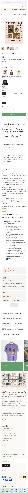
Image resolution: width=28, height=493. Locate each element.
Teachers (8, 258)
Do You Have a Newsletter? (11, 334)
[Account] (22, 5)
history (15, 413)
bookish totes (19, 405)
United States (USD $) (9, 486)
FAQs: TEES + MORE (7, 428)
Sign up (6, 465)
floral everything (8, 415)
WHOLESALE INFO (7, 438)
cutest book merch (19, 178)
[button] (14, 119)
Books (12, 256)
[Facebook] (2, 420)
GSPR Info (9, 260)
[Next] (25, 2)
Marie (4, 277)
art (18, 413)
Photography (9, 200)
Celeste (5, 292)
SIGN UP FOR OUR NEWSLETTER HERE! (12, 217)
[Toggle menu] (2, 5)
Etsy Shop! (5, 208)
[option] (14, 32)
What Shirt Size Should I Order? (12, 324)
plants (10, 413)
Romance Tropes (13, 198)
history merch (18, 180)
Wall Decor (17, 14)
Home (2, 14)
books (7, 413)
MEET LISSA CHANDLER (8, 433)
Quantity (4, 106)
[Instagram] (5, 420)
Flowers (16, 200)
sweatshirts (13, 403)
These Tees (20, 2)
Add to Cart (14, 114)
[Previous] (3, 2)
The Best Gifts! (9, 14)
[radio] (5, 73)
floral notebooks (10, 405)
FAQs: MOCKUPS (6, 431)
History (16, 256)
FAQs (10, 214)
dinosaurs (21, 413)
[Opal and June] (14, 6)
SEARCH (4, 443)
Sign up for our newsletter (18, 250)
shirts (7, 403)
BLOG (3, 445)
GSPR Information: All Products (12, 329)
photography (7, 412)
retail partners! (12, 245)
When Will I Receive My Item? (12, 318)
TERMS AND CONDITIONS (9, 435)
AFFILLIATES (5, 440)
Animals (17, 255)
